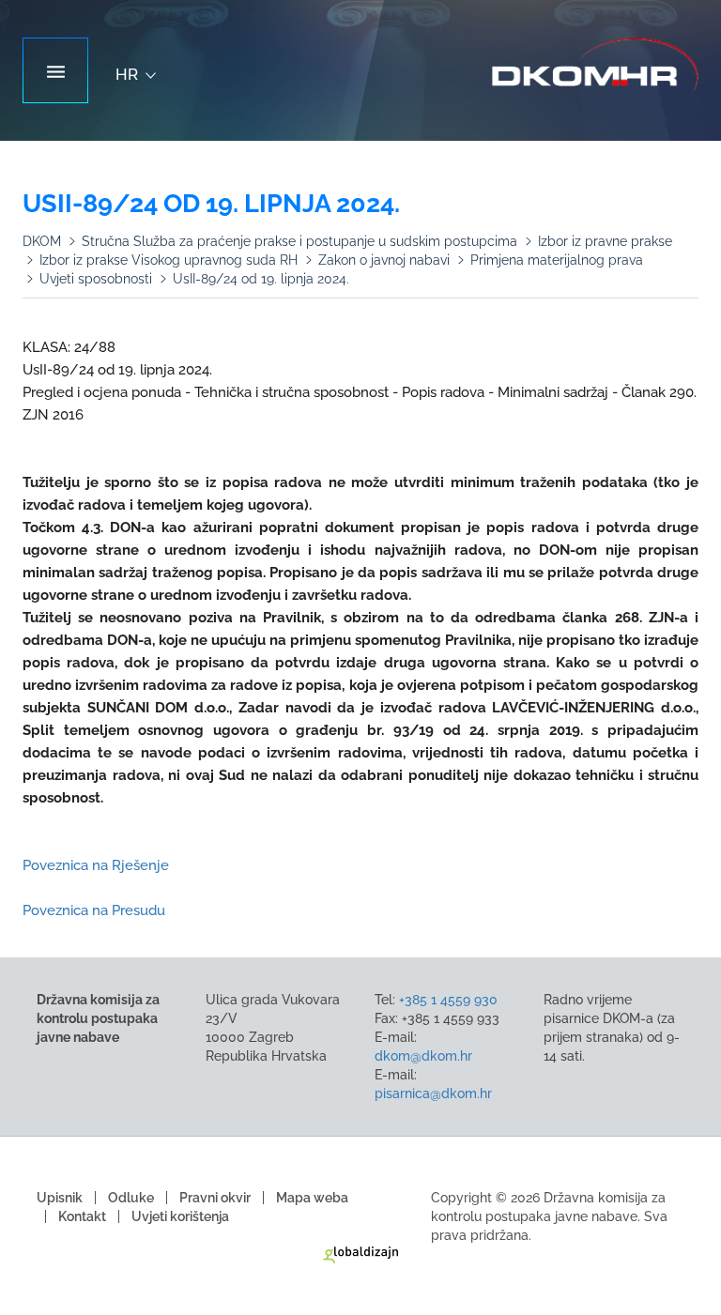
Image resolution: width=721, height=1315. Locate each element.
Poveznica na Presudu (94, 910)
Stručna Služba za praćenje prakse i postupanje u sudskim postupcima (299, 241)
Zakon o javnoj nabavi (384, 260)
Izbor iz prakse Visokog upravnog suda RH (168, 260)
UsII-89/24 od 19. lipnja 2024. (261, 278)
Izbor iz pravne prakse (605, 241)
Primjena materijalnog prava (556, 260)
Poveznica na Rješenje (96, 865)
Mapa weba (312, 1197)
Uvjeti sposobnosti (95, 278)
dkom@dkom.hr (423, 1055)
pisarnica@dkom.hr (433, 1093)
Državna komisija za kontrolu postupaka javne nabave (595, 66)
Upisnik (60, 1197)
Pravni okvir (215, 1197)
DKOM (42, 241)
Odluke (131, 1197)
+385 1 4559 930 (448, 999)
